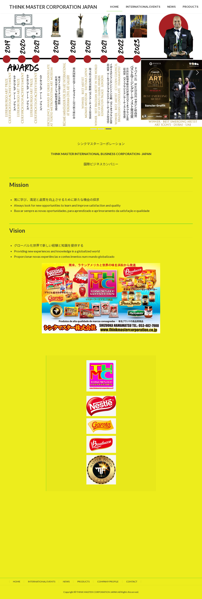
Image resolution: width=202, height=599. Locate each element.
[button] (93, 128)
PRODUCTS (83, 581)
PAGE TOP (193, 577)
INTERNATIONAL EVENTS (41, 581)
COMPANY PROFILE (108, 581)
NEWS (66, 581)
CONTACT (131, 581)
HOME (16, 581)
